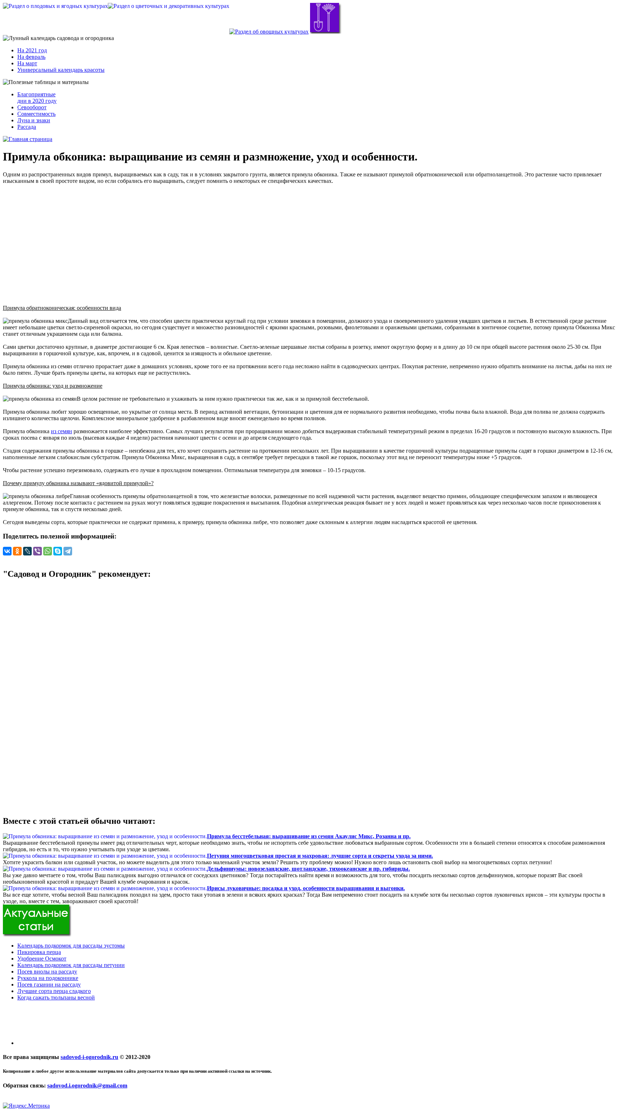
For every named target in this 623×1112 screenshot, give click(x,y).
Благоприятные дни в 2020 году (37, 97)
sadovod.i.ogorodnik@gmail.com (87, 1085)
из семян (61, 431)
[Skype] (57, 551)
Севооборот (32, 107)
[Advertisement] (311, 241)
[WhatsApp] (47, 551)
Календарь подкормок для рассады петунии (71, 965)
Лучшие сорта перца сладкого (54, 991)
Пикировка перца (39, 952)
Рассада (26, 127)
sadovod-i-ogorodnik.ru (89, 1057)
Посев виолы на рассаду (47, 971)
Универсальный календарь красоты (61, 70)
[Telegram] (67, 551)
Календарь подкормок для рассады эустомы (71, 945)
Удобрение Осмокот (41, 958)
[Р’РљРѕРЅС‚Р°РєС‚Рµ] (7, 551)
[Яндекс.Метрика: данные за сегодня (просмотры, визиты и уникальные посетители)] (26, 1106)
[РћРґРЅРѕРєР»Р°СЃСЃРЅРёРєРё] (17, 551)
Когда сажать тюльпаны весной (56, 997)
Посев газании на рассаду (49, 984)
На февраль (31, 57)
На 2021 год (32, 50)
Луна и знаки (33, 120)
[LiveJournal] (27, 551)
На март (27, 63)
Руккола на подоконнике (47, 978)
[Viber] (37, 551)
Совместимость (36, 114)
